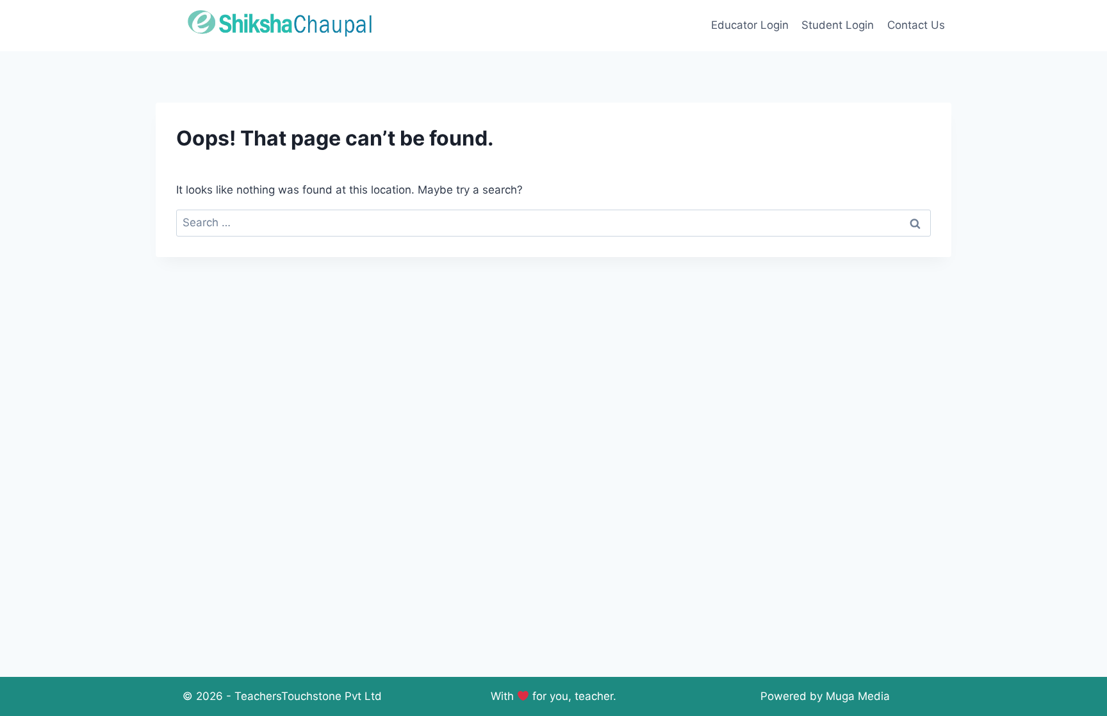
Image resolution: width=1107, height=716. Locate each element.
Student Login (837, 25)
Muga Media (858, 696)
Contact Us (916, 25)
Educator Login (750, 25)
